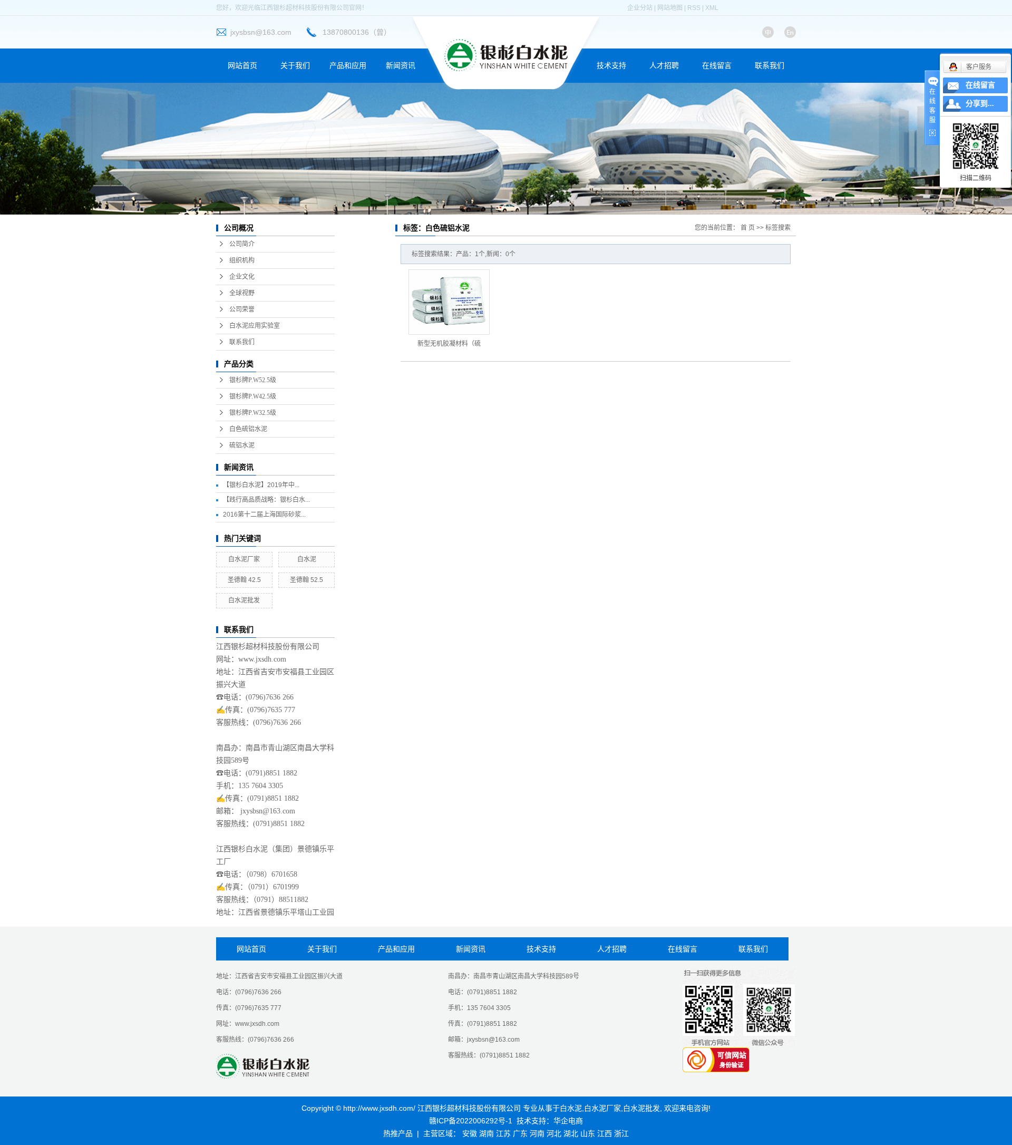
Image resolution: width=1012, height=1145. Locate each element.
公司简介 (242, 244)
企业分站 (640, 8)
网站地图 (670, 8)
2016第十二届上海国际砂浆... (264, 514)
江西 (604, 1133)
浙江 (621, 1133)
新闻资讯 (400, 65)
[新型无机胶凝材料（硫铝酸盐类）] (449, 302)
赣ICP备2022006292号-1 (470, 1121)
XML (711, 8)
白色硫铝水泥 (248, 429)
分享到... (980, 104)
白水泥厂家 (244, 559)
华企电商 (568, 1121)
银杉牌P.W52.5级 (252, 380)
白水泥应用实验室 (254, 325)
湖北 (570, 1133)
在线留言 (717, 65)
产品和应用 (347, 65)
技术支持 (611, 65)
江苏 (503, 1133)
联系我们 (769, 65)
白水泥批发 (244, 600)
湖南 (486, 1133)
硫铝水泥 (242, 445)
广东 (520, 1133)
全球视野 (242, 293)
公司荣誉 (242, 309)
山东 (587, 1133)
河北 (554, 1133)
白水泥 (306, 559)
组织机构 (242, 260)
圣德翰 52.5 (306, 580)
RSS (693, 8)
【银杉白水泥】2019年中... (261, 485)
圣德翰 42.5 (244, 580)
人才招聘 (664, 65)
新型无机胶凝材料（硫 (449, 343)
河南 (537, 1133)
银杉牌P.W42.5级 (252, 396)
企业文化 (242, 276)
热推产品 (398, 1133)
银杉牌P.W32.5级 (252, 412)
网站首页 (242, 65)
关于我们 (295, 65)
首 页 (748, 227)
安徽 (469, 1133)
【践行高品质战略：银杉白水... (266, 499)
